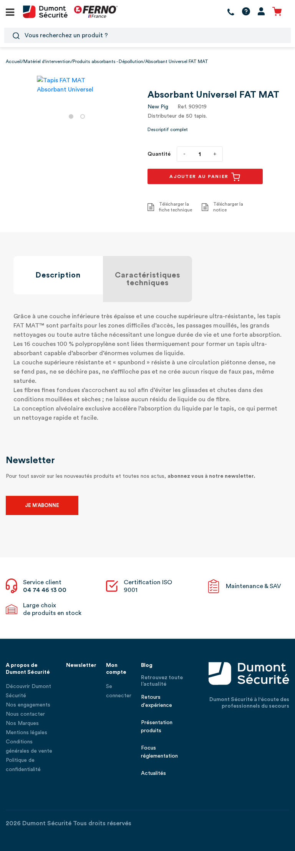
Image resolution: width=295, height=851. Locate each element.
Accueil (14, 61)
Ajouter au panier (199, 176)
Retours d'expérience (156, 701)
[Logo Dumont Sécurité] (45, 11)
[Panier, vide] (277, 12)
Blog (146, 665)
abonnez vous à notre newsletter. (211, 476)
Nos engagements (28, 705)
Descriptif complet (168, 129)
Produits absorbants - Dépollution (108, 61)
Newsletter (81, 665)
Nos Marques (22, 723)
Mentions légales (26, 732)
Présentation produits (156, 726)
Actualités (153, 773)
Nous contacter (25, 714)
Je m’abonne (42, 505)
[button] (71, 116)
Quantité (159, 154)
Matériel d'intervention (47, 61)
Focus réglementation (159, 752)
